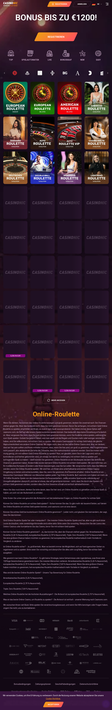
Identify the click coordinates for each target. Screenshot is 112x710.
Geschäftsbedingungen (65, 684)
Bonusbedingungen (22, 684)
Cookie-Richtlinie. (53, 699)
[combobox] (97, 4)
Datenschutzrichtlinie (89, 684)
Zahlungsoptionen (43, 684)
